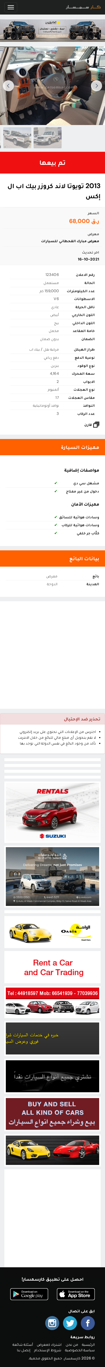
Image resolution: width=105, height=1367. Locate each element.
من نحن (72, 1344)
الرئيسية (88, 1344)
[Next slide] (8, 85)
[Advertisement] (52, 655)
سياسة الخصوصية (80, 1350)
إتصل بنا (23, 1350)
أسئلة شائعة (23, 1344)
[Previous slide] (96, 85)
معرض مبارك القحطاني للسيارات (70, 240)
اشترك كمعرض (49, 1344)
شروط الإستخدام (47, 1350)
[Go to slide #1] (44, 137)
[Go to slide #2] (14, 137)
